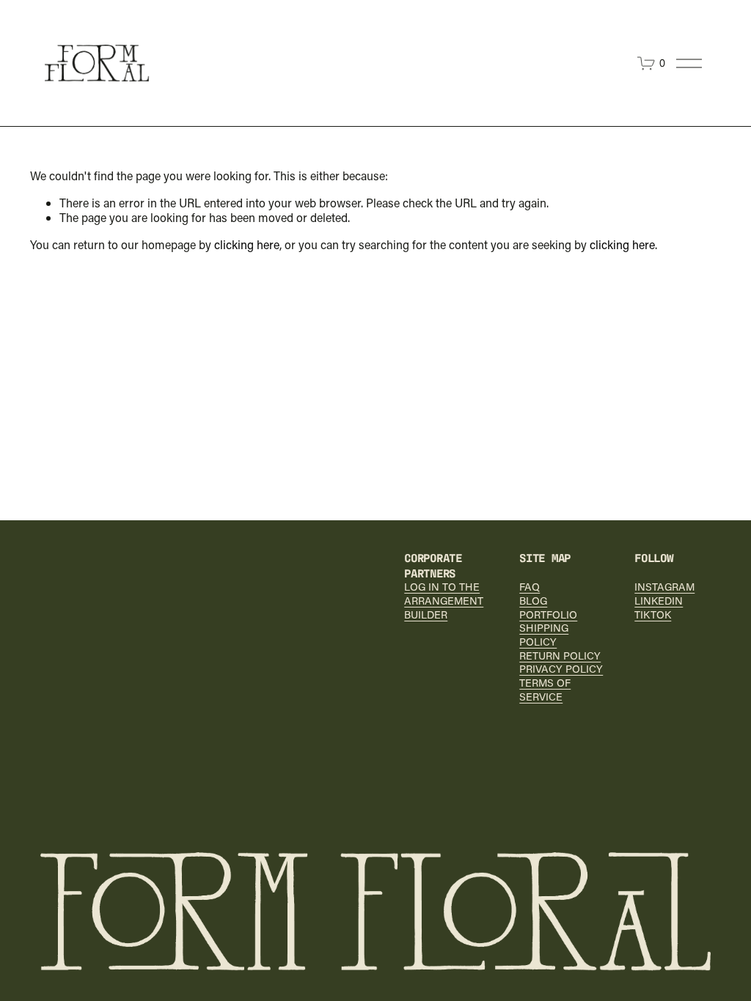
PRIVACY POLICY (561, 669)
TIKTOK (652, 614)
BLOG (533, 600)
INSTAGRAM (664, 587)
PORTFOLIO (548, 614)
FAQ (529, 587)
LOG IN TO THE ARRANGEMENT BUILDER (443, 600)
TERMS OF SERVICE (545, 689)
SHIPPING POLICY (543, 635)
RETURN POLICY (560, 655)
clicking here (246, 244)
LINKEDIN (658, 600)
